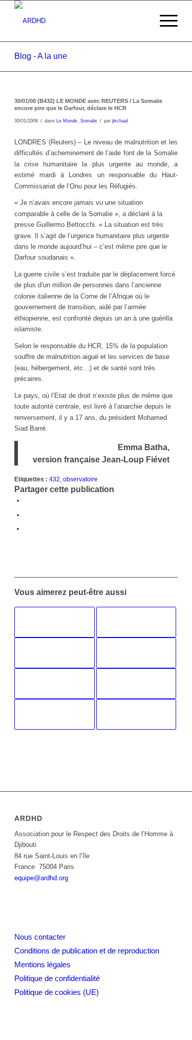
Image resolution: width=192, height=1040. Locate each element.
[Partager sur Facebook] (27, 500)
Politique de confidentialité (57, 978)
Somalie (88, 120)
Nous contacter (40, 936)
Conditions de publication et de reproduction (86, 950)
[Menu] (164, 21)
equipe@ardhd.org (41, 878)
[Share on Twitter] (27, 529)
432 (54, 479)
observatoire (80, 479)
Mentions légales (42, 964)
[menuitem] (164, 21)
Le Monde (66, 120)
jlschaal (120, 120)
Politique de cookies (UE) (56, 992)
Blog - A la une (40, 56)
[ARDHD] (79, 21)
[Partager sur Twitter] (27, 515)
